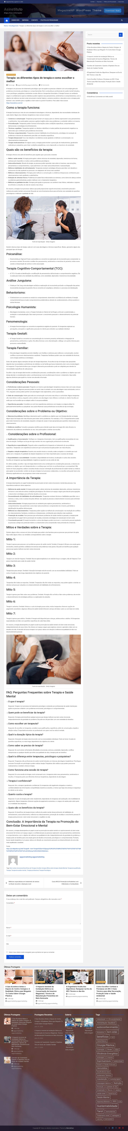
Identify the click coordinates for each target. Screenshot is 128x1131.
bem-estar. (112, 1032)
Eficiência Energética (107, 1053)
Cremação (100, 1050)
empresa (110, 1057)
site (120, 1101)
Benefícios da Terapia (29, 868)
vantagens (115, 1115)
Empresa (99, 1)
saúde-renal (101, 1093)
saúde (118, 1090)
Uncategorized (11, 74)
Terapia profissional (33, 870)
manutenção (102, 1079)
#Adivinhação (101, 1019)
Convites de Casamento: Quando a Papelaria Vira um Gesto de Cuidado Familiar (20, 1059)
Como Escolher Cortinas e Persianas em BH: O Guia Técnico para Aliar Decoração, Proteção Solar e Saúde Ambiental (103, 81)
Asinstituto (13, 9)
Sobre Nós (121, 1)
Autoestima (100, 1032)
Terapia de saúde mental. (18, 870)
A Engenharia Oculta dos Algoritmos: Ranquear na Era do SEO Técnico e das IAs (79, 989)
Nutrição (118, 1083)
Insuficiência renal (103, 1072)
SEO (114, 1101)
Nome (8, 928)
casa (113, 1037)
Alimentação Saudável (106, 1023)
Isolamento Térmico (104, 1075)
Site (7, 944)
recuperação (101, 1090)
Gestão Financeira (109, 1064)
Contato (92, 1)
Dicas (109, 1049)
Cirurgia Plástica (105, 1045)
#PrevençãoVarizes (114, 1019)
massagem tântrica (104, 1083)
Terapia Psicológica (45, 870)
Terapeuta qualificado (74, 868)
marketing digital (115, 1079)
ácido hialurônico (109, 1119)
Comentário (10, 903)
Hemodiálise (102, 1068)
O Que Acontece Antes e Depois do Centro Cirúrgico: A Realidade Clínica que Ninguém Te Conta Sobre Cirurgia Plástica (104, 50)
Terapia (8, 870)
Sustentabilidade (107, 1106)
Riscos (110, 1090)
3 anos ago (11, 85)
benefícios (103, 1036)
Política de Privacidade (110, 1)
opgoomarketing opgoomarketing (27, 85)
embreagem (100, 1057)
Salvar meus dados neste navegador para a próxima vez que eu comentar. (32, 952)
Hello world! (109, 96)
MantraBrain (70, 1128)
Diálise (117, 1049)
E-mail (8, 936)
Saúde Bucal (112, 1093)
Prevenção (100, 1086)
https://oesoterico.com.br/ (14, 103)
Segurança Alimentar (103, 1101)
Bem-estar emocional (16, 868)
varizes (99, 1119)
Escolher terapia (41, 868)
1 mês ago (10, 998)
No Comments (45, 85)
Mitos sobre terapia (52, 868)
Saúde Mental (63, 868)
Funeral (99, 1064)
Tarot (100, 1111)
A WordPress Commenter (95, 96)
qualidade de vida (112, 1086)
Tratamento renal (103, 1115)
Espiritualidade (104, 1061)
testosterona (110, 1112)
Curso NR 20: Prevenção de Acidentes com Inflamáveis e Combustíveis (65, 883)
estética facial (118, 1061)
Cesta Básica (101, 1041)
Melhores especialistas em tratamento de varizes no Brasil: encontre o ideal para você (24, 883)
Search (121, 35)
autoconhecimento (107, 1027)
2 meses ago (71, 994)
